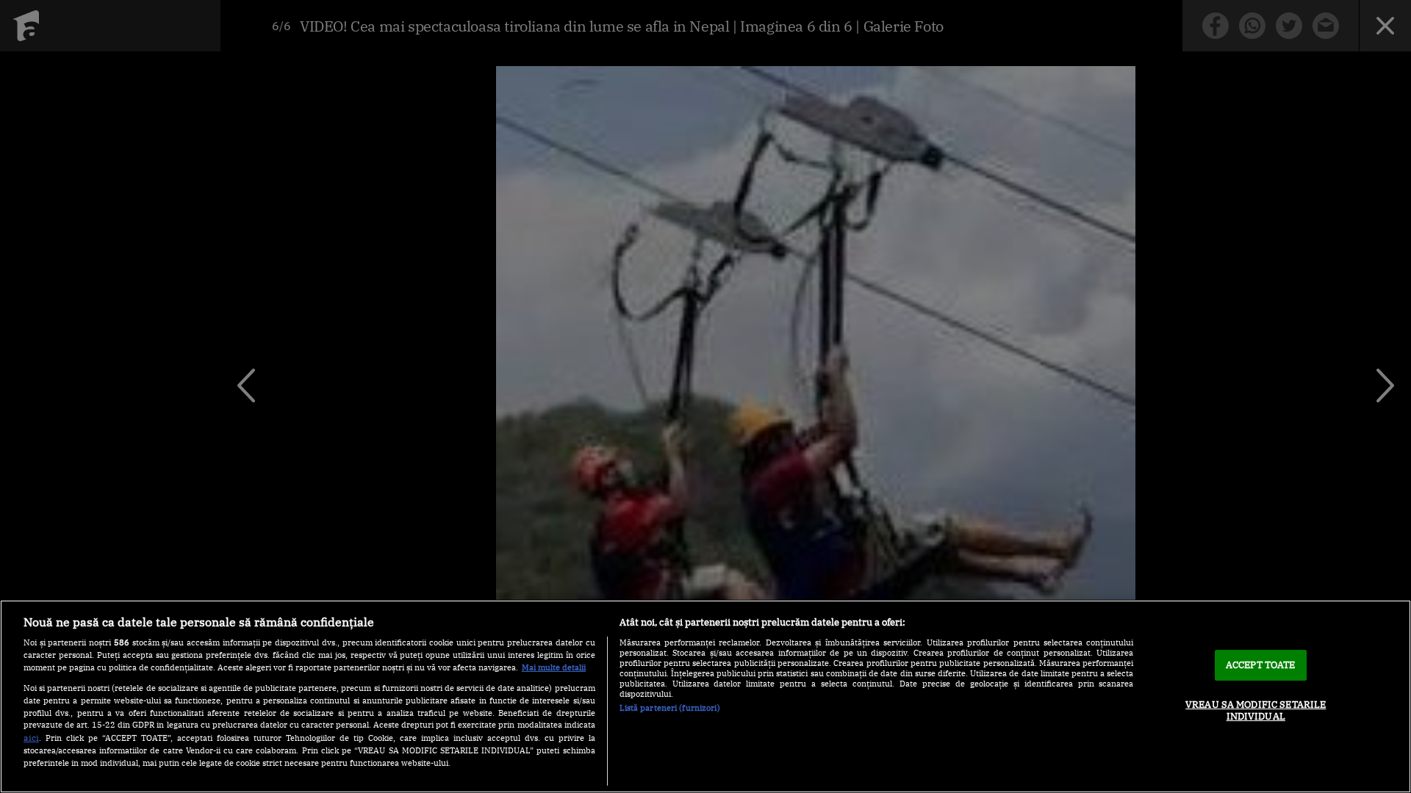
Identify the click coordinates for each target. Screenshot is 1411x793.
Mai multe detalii (554, 667)
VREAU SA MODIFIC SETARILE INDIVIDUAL (1255, 710)
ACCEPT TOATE (1261, 665)
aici (31, 737)
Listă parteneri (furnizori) (670, 708)
